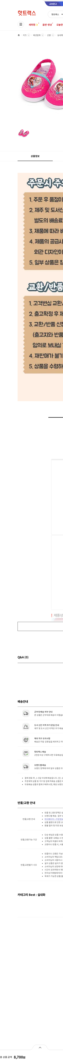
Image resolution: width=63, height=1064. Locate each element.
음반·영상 (47, 24)
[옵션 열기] (40, 1047)
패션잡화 (37, 35)
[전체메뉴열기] (21, 24)
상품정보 (35, 156)
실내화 (60, 35)
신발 (49, 35)
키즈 (25, 35)
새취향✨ (33, 24)
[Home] (19, 35)
